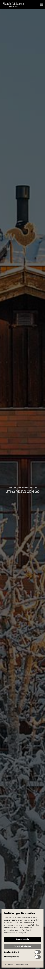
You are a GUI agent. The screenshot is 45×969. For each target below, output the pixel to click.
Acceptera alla (22, 939)
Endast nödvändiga (23, 946)
